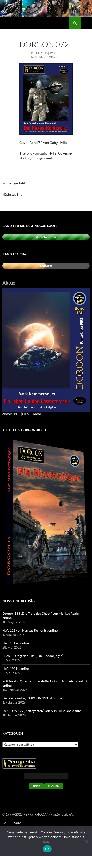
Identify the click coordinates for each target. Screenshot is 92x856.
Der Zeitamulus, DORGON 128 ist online (32, 698)
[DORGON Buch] (46, 512)
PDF (17, 414)
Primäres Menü (86, 23)
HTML (26, 414)
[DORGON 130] (46, 350)
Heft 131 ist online (15, 643)
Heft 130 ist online (15, 668)
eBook (7, 414)
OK (47, 849)
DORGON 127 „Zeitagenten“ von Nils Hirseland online (42, 711)
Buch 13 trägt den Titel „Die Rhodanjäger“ (32, 656)
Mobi (37, 414)
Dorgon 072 (48, 57)
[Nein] (86, 841)
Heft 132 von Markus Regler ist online (30, 630)
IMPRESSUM (11, 823)
